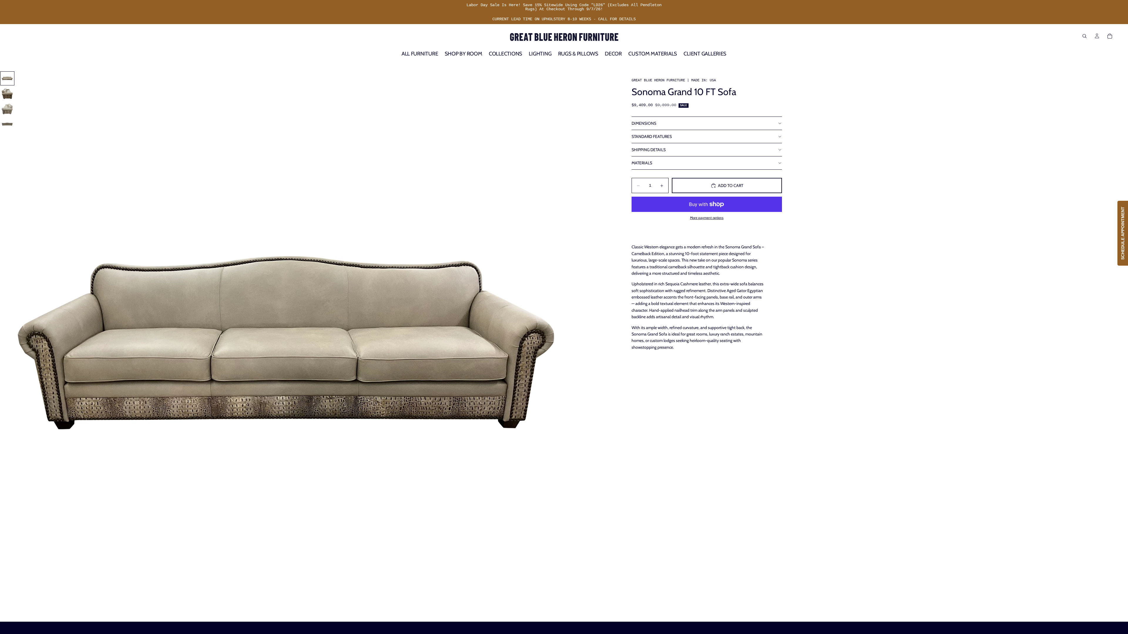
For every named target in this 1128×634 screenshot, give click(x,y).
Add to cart (730, 185)
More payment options (707, 218)
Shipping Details (649, 149)
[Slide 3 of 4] (7, 108)
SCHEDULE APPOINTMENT (1122, 233)
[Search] (1084, 36)
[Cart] (1109, 36)
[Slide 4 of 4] (7, 124)
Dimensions (644, 123)
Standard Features (652, 136)
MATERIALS (642, 163)
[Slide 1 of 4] (7, 78)
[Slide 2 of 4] (7, 93)
